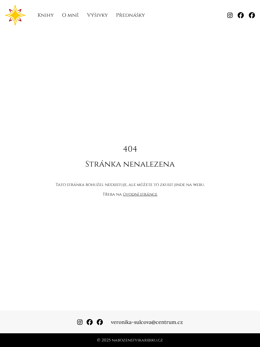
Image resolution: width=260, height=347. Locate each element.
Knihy (46, 15)
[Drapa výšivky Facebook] (252, 15)
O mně (70, 15)
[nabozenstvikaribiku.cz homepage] (15, 15)
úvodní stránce (140, 194)
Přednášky (130, 15)
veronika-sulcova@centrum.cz (147, 322)
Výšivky (97, 15)
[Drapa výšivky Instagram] (230, 15)
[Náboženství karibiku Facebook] (241, 15)
